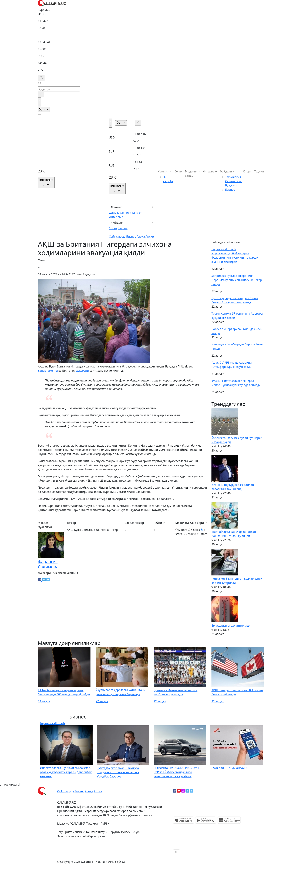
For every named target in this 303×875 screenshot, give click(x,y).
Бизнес (131, 236)
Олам (112, 213)
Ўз (41, 109)
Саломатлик (233, 181)
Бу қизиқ (231, 185)
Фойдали (117, 222)
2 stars (190, 534)
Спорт (113, 228)
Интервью (116, 217)
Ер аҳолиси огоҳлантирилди (230, 625)
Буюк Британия (84, 530)
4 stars (195, 530)
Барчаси (223, 249)
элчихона (102, 530)
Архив (150, 236)
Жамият (116, 207)
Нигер (113, 530)
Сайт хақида (117, 236)
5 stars (182, 530)
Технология (233, 177)
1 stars (202, 534)
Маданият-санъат (129, 213)
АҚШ (70, 530)
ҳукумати (82, 371)
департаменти (48, 371)
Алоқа (141, 236)
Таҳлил (122, 228)
